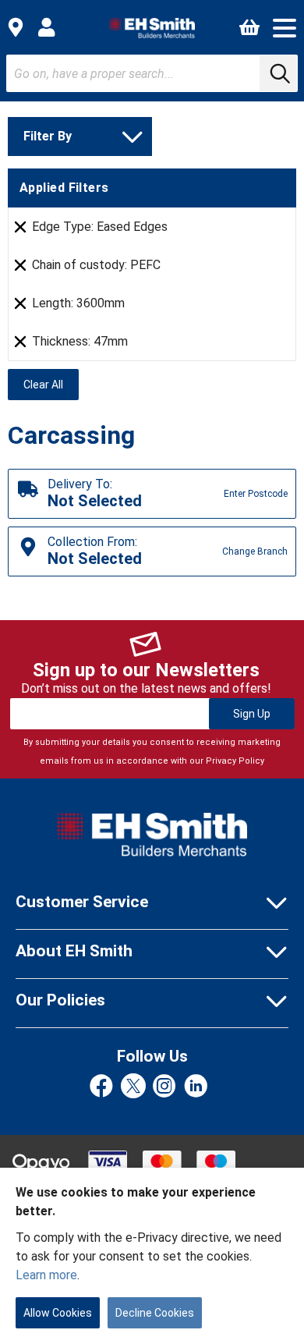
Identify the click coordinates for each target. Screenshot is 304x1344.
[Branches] (15, 27)
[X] (133, 1087)
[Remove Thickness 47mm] (20, 341)
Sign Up (251, 713)
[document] (152, 1256)
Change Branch (255, 551)
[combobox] (152, 73)
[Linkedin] (195, 1087)
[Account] (46, 27)
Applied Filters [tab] (64, 187)
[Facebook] (101, 1087)
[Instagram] (164, 1087)
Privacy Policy (235, 761)
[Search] (278, 73)
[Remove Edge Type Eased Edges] (20, 226)
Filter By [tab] (47, 136)
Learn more (46, 1275)
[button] (284, 28)
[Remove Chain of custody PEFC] (20, 265)
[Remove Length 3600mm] (20, 303)
